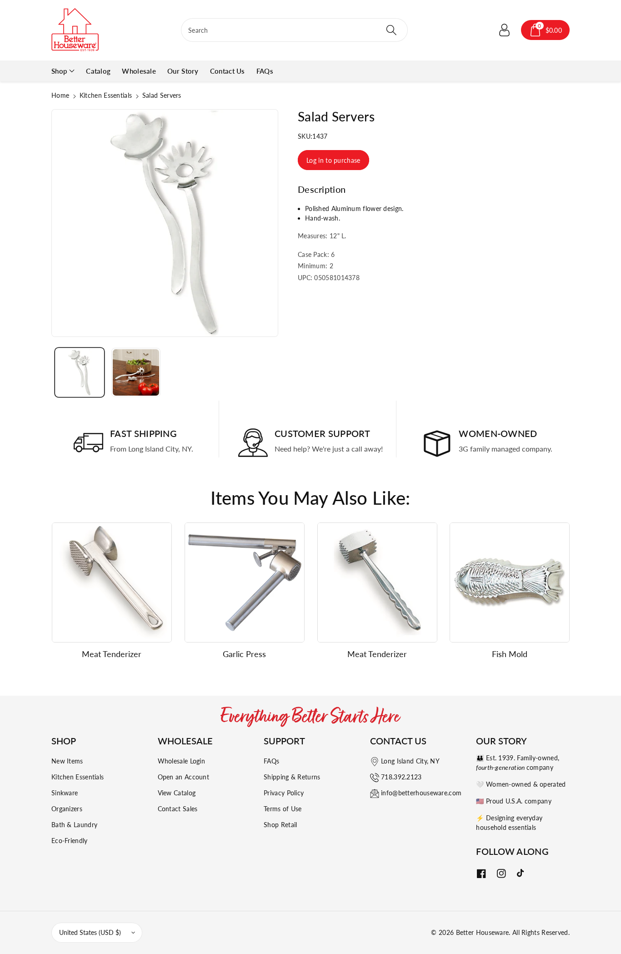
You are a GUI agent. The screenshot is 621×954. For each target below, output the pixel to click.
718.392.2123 (401, 777)
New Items (67, 761)
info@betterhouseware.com (421, 793)
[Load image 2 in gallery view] (135, 372)
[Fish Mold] (509, 582)
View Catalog (177, 793)
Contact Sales (178, 809)
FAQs (271, 761)
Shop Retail (280, 824)
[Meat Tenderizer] (111, 582)
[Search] (391, 30)
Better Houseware (482, 932)
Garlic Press (244, 654)
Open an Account (184, 777)
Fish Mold (509, 654)
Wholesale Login (181, 761)
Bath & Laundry (74, 824)
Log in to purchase (333, 160)
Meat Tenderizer (111, 654)
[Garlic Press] (244, 582)
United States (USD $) (90, 932)
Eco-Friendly (69, 840)
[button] (545, 30)
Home (60, 95)
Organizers (66, 809)
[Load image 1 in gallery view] (79, 372)
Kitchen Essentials (106, 95)
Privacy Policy (284, 793)
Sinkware (64, 793)
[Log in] (505, 30)
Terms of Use (283, 809)
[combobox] (294, 30)
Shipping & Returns (292, 777)
